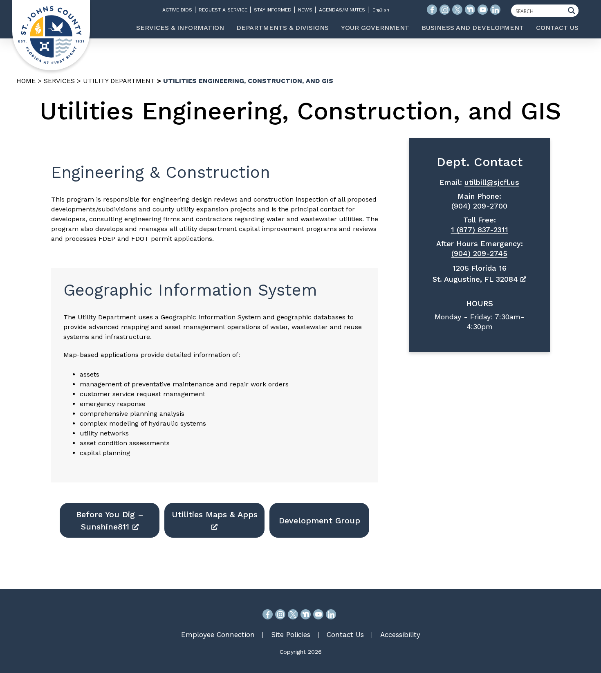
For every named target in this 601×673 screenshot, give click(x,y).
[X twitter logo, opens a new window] (457, 9)
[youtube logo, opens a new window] (483, 9)
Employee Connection (218, 634)
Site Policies (290, 634)
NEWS (305, 10)
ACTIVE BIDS (177, 10)
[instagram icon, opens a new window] (445, 9)
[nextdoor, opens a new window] (305, 614)
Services (59, 81)
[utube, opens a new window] (318, 614)
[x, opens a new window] (293, 614)
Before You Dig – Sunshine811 (110, 520)
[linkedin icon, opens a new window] (495, 9)
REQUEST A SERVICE (223, 10)
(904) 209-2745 (479, 253)
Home (26, 81)
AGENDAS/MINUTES (342, 10)
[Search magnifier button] (573, 10)
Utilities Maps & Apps (215, 514)
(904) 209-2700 (479, 206)
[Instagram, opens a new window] (280, 614)
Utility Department (119, 81)
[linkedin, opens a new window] (331, 614)
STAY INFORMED (273, 10)
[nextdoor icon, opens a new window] (470, 9)
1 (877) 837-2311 (479, 229)
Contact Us (345, 634)
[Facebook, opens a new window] (267, 614)
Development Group (319, 520)
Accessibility (400, 634)
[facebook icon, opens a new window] (432, 9)
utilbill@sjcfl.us (491, 182)
